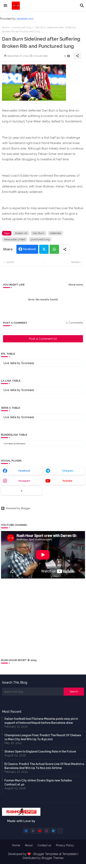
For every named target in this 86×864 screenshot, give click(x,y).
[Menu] (5, 6)
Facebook (29, 249)
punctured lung (22, 27)
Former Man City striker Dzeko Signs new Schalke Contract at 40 (38, 782)
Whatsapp (54, 249)
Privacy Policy (65, 845)
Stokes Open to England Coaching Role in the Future (40, 751)
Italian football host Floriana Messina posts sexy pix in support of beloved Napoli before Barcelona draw (41, 720)
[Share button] (65, 249)
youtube (67, 480)
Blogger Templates (46, 854)
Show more (75, 284)
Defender (55, 233)
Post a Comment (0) (43, 339)
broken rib (21, 233)
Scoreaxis (27, 363)
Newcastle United (14, 239)
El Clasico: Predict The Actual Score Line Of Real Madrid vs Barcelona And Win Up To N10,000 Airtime (44, 766)
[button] (82, 6)
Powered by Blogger (18, 508)
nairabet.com (25, 18)
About (29, 845)
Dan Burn (38, 233)
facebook (24, 470)
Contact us (44, 845)
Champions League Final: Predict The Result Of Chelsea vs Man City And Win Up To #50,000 (42, 737)
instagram (24, 480)
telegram (67, 470)
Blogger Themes (53, 858)
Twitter (44, 249)
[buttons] (26, 830)
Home (5, 27)
